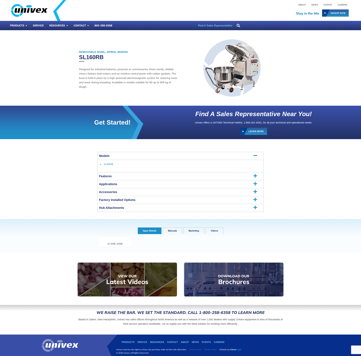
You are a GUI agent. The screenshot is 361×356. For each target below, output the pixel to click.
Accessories (108, 192)
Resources (57, 25)
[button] (180, 156)
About (302, 4)
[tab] (149, 230)
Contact (80, 25)
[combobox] (249, 25)
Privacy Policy (210, 349)
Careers (342, 4)
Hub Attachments (111, 208)
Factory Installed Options (117, 200)
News (314, 4)
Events (328, 4)
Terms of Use (195, 349)
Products (17, 25)
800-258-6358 (103, 25)
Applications (108, 184)
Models (104, 156)
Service (38, 25)
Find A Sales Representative (215, 25)
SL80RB (108, 164)
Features (105, 176)
